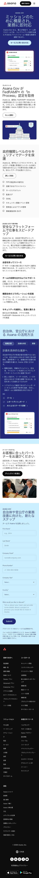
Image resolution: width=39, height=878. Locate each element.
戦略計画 (23, 697)
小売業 (5, 752)
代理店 (5, 772)
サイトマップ (25, 771)
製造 (4, 764)
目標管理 (23, 675)
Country (5, 590)
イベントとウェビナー (27, 748)
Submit (9, 621)
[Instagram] (19, 859)
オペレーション (7, 732)
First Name (6, 528)
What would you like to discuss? (14, 602)
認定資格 (23, 736)
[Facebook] (23, 859)
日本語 (21, 851)
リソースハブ (25, 744)
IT (4, 736)
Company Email (8, 553)
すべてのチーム (7, 776)
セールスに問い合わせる (19, 43)
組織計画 (23, 685)
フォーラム (24, 740)
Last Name (6, 541)
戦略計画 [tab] (8, 343)
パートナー (24, 767)
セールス (6, 744)
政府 (4, 756)
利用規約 (14, 865)
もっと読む (9, 115)
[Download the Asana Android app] (26, 873)
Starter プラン (7, 679)
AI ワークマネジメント (10, 695)
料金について (7, 675)
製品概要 (6, 663)
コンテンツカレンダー (27, 667)
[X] (12, 859)
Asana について (8, 791)
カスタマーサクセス (27, 759)
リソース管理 (7, 705)
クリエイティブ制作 (27, 671)
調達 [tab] (33, 343)
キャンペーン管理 (26, 663)
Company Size (8, 577)
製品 (4, 740)
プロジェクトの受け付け (28, 701)
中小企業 (6, 725)
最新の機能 (6, 671)
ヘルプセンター (25, 725)
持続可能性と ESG (8, 835)
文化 (4, 811)
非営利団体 (6, 768)
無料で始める (25, 3)
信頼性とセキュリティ (9, 823)
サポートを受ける (26, 729)
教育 (4, 760)
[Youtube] (27, 859)
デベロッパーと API (27, 763)
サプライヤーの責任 (9, 831)
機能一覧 (6, 667)
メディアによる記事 (9, 815)
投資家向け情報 (7, 819)
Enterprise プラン (8, 687)
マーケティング (7, 729)
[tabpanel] (19, 378)
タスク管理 (24, 705)
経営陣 (5, 795)
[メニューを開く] (34, 3)
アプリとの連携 (7, 691)
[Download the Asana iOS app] (12, 873)
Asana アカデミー (26, 732)
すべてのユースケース (27, 709)
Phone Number (8, 565)
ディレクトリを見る (12, 473)
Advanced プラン (8, 683)
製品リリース (25, 689)
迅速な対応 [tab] (22, 343)
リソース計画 (25, 693)
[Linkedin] (15, 859)
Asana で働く (7, 803)
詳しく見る (9, 176)
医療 (4, 748)
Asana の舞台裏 (8, 807)
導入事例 (6, 799)
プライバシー (7, 827)
